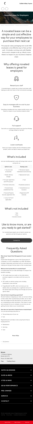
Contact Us (16, 240)
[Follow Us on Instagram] (5, 408)
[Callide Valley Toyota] (3, 3)
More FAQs (15, 335)
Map (2, 361)
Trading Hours (11, 361)
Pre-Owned (6, 390)
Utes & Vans (6, 380)
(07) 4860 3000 (8, 358)
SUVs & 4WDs (6, 375)
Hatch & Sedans (8, 370)
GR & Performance (9, 385)
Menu (31, 8)
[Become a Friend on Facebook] (2, 408)
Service (4, 396)
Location (7, 8)
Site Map (3, 414)
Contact (5, 401)
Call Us (3, 8)
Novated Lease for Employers (22, 25)
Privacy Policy (9, 414)
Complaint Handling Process (20, 414)
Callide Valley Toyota (25, 3)
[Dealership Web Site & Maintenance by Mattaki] (4, 418)
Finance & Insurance (9, 25)
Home (2, 25)
